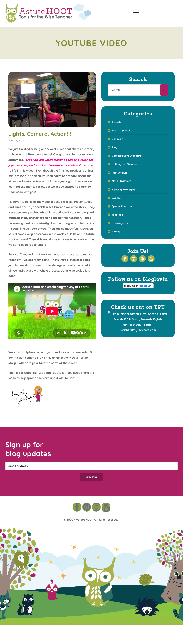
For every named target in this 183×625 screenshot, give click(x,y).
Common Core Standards (127, 155)
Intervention (119, 172)
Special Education (122, 206)
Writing (116, 231)
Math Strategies (121, 181)
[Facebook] (77, 507)
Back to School (121, 130)
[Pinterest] (86, 507)
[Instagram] (96, 507)
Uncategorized (121, 223)
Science (116, 197)
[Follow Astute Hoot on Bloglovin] (138, 287)
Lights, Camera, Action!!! (39, 133)
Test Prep (117, 214)
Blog (114, 147)
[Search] (164, 90)
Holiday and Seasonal (125, 164)
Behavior (117, 139)
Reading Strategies (123, 189)
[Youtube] (106, 507)
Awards (116, 122)
